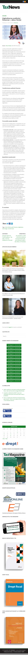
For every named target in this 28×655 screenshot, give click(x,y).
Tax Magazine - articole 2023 (14, 354)
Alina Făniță (8, 45)
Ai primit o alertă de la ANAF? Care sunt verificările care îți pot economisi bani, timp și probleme (14, 394)
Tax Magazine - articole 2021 (14, 360)
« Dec (3, 438)
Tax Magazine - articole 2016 (14, 375)
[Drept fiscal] (14, 593)
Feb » (6, 438)
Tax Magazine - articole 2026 (14, 345)
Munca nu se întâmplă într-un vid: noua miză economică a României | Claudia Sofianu (12, 317)
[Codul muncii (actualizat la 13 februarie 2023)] (14, 631)
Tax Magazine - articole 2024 (14, 351)
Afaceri (4, 15)
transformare (11, 228)
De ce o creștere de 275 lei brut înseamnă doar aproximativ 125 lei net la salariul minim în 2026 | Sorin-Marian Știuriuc (13, 270)
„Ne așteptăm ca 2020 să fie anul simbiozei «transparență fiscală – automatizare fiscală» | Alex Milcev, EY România (20, 238)
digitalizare (20, 227)
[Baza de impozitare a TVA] (14, 556)
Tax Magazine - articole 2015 (14, 378)
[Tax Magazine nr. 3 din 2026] (14, 468)
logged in (10, 327)
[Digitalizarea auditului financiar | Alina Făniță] (14, 32)
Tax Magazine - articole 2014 (14, 381)
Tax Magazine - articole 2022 (14, 357)
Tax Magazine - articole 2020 (14, 363)
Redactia (16, 22)
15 (10, 433)
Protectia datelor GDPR (19, 651)
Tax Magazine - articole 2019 (14, 366)
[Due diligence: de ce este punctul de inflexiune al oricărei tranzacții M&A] (14, 283)
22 (10, 435)
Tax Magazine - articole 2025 (14, 348)
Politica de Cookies (8, 651)
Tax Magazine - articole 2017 (14, 372)
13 (4, 433)
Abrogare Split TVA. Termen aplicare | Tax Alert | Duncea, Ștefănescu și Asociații (7, 238)
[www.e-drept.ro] (14, 444)
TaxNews (13, 650)
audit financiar (14, 227)
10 (17, 432)
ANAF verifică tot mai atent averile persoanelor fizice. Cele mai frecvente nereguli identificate (14, 390)
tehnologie (4, 228)
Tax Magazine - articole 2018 (14, 369)
